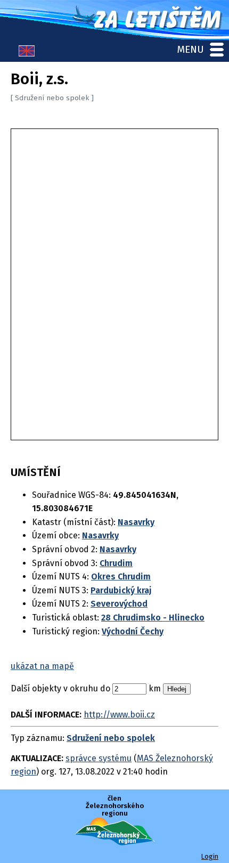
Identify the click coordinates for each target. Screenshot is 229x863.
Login (209, 856)
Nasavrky (136, 522)
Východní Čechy (132, 631)
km (155, 688)
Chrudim (116, 563)
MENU (190, 49)
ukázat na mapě (42, 666)
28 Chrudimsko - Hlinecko (153, 617)
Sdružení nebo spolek (111, 738)
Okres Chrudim (121, 576)
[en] (27, 54)
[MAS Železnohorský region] (115, 842)
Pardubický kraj (121, 590)
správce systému (99, 758)
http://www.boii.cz (119, 714)
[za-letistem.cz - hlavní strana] (114, 20)
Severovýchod (119, 604)
